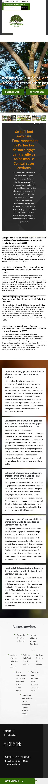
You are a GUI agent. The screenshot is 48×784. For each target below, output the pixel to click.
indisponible (9, 1)
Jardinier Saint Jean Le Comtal (40, 659)
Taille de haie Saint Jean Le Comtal (27, 659)
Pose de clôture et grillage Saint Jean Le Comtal (34, 642)
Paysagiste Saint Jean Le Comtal (21, 638)
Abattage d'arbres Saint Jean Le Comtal (14, 661)
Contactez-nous (37, 92)
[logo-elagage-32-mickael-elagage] (16, 20)
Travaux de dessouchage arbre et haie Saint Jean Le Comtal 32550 (27, 705)
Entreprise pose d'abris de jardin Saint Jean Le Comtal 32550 (35, 681)
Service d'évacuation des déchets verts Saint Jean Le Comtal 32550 (21, 681)
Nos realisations (13, 92)
